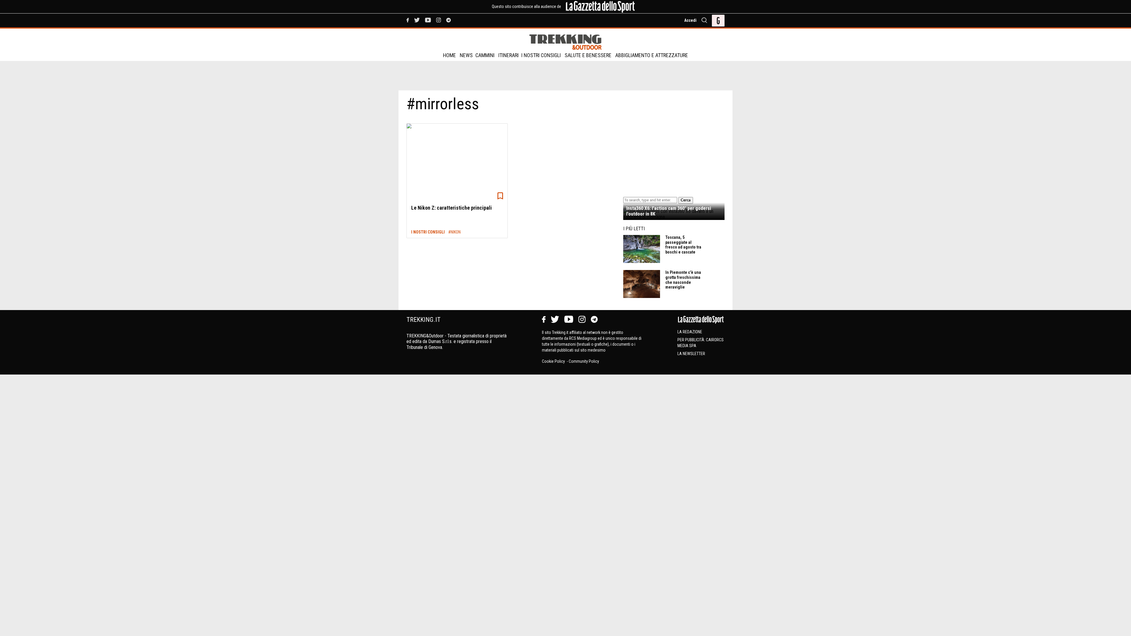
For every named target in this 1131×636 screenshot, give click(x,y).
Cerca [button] (686, 200)
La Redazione (689, 331)
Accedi (690, 20)
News (466, 55)
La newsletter (691, 353)
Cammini (485, 55)
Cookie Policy (554, 361)
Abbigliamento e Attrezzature (651, 55)
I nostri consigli (541, 55)
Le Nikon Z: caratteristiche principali (451, 208)
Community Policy (584, 361)
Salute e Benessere (588, 55)
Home (449, 55)
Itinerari (508, 55)
